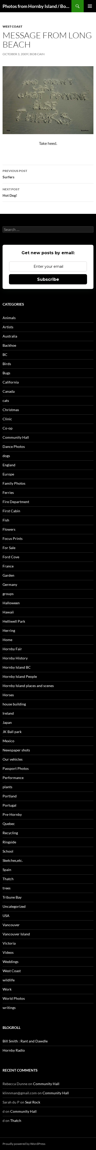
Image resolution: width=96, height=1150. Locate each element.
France (8, 566)
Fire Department (16, 502)
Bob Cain (37, 54)
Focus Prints (13, 538)
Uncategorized (14, 906)
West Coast (12, 26)
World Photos (14, 998)
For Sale (9, 547)
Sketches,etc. (13, 860)
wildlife (9, 980)
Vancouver (11, 925)
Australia (10, 336)
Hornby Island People (20, 676)
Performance (13, 777)
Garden (8, 575)
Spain (7, 869)
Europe (8, 474)
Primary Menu (90, 6)
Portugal (9, 805)
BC (5, 354)
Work (7, 989)
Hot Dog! (11, 192)
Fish (6, 520)
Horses (8, 695)
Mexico (8, 741)
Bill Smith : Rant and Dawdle (25, 1041)
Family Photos (14, 483)
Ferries (8, 492)
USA (6, 915)
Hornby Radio (14, 1050)
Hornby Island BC (17, 667)
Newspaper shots (16, 750)
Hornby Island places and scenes (28, 685)
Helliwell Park (14, 621)
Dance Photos (14, 446)
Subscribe (48, 279)
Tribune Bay (12, 897)
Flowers (9, 529)
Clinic (7, 419)
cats (6, 400)
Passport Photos (16, 768)
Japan (7, 722)
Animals (9, 318)
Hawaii (8, 612)
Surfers (15, 174)
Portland (10, 796)
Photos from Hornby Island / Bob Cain (37, 6)
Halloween (11, 603)
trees (6, 888)
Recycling (10, 833)
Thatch (8, 879)
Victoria (9, 943)
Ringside (9, 842)
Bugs (6, 373)
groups (8, 593)
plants (7, 787)
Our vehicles (13, 759)
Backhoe (9, 345)
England (9, 465)
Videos (8, 952)
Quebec (9, 823)
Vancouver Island (16, 934)
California (11, 382)
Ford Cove (11, 557)
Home (7, 639)
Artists (8, 327)
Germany (10, 584)
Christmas (11, 410)
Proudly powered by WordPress (24, 1144)
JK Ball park (12, 731)
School (8, 851)
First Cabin (11, 511)
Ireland (8, 713)
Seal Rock (32, 1102)
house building (14, 704)
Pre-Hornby (12, 814)
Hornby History (15, 658)
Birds (7, 364)
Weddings (10, 961)
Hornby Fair (12, 649)
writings (9, 1007)
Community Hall (16, 437)
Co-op (8, 428)
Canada (9, 391)
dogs (6, 456)
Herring (9, 630)
